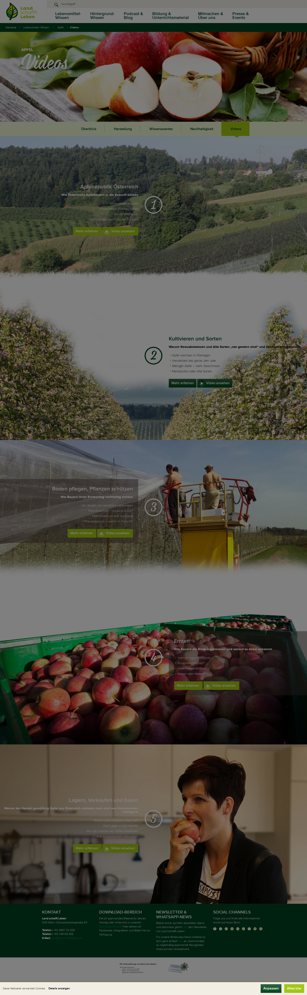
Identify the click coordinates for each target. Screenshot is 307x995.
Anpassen (271, 988)
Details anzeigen (59, 988)
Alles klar (294, 988)
